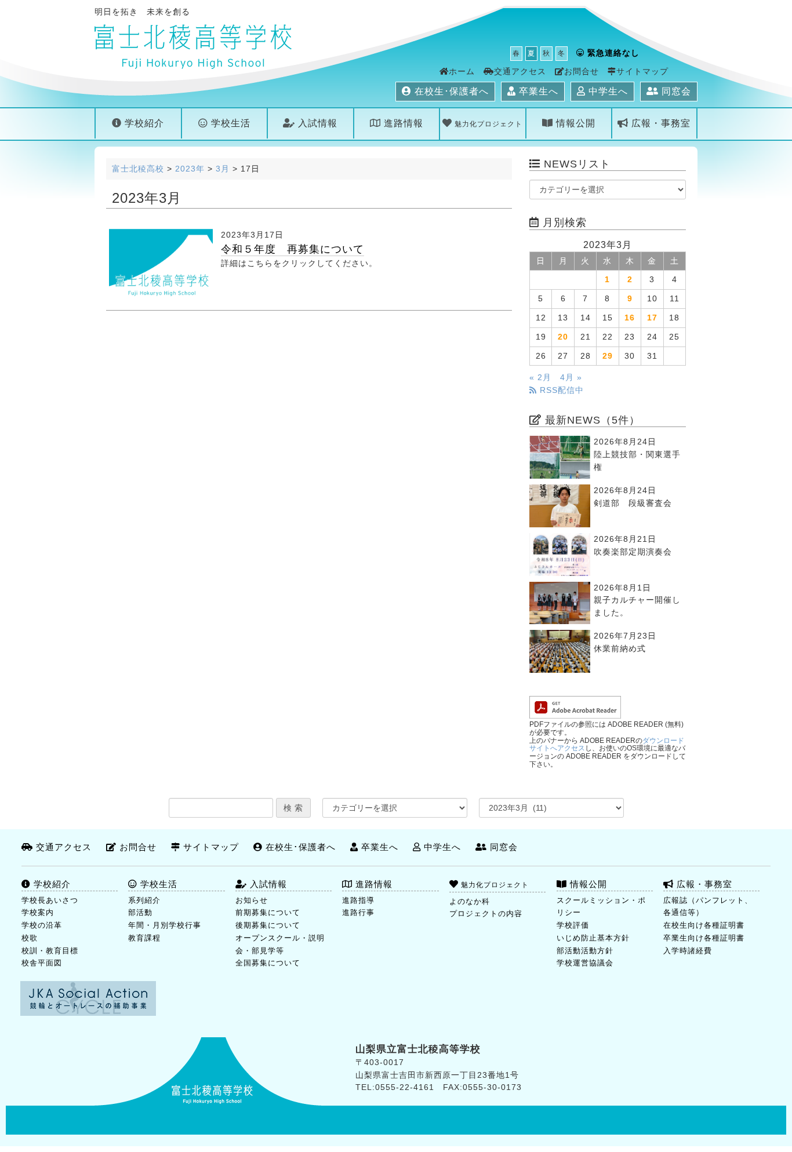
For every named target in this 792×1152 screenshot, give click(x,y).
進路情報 (402, 123)
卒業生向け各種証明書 (703, 938)
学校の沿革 (41, 925)
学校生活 (229, 123)
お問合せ (581, 71)
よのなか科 (469, 901)
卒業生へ (537, 91)
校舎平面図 (41, 962)
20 (563, 337)
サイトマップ (642, 71)
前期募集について (267, 912)
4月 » (571, 377)
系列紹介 (144, 900)
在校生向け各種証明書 (703, 925)
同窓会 (675, 91)
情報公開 (574, 123)
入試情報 (316, 123)
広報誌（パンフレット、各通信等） (708, 906)
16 (629, 317)
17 (652, 317)
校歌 (29, 938)
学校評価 (573, 925)
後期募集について (267, 925)
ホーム (462, 71)
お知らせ (251, 900)
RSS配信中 (560, 390)
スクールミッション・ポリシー (601, 906)
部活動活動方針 (585, 950)
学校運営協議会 (585, 962)
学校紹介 (143, 123)
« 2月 (540, 377)
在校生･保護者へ (450, 91)
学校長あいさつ (49, 900)
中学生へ (607, 91)
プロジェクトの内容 (485, 913)
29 (607, 356)
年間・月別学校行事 (164, 925)
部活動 (140, 912)
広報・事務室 (659, 123)
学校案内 (37, 912)
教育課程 (144, 938)
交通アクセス (520, 71)
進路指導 (358, 900)
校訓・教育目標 (49, 950)
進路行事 (358, 912)
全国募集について (267, 962)
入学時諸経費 (687, 950)
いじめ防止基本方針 (593, 938)
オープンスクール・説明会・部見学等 (280, 944)
